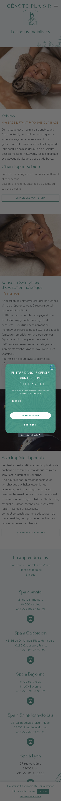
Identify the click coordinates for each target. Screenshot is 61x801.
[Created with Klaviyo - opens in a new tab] (30, 435)
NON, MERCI (30, 425)
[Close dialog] (52, 367)
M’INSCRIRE (30, 415)
